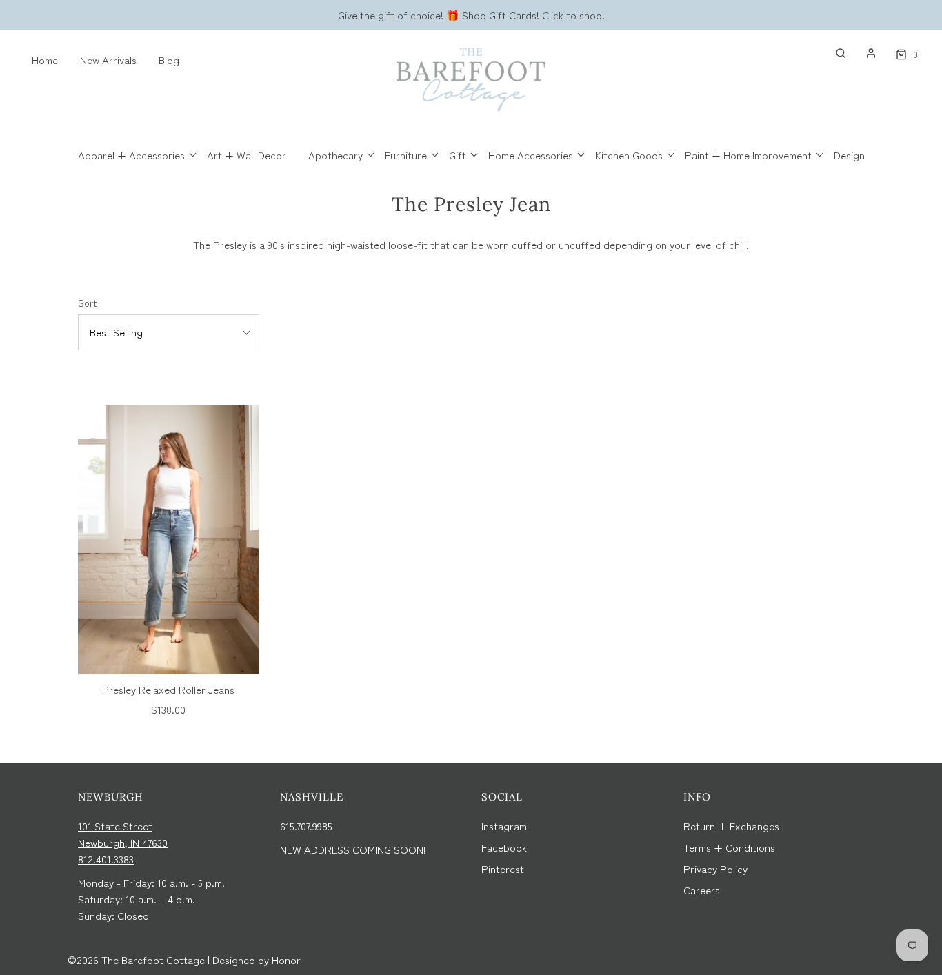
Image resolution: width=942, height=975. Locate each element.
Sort (87, 303)
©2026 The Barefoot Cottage (136, 959)
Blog (169, 59)
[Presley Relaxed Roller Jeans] (168, 539)
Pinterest (502, 868)
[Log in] (864, 53)
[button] (168, 332)
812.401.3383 (106, 859)
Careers (701, 890)
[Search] (834, 53)
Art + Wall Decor (246, 155)
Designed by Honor (256, 959)
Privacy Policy (715, 868)
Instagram (504, 825)
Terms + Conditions (729, 847)
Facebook (504, 847)
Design (849, 155)
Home (45, 59)
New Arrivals (108, 59)
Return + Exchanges (731, 825)
